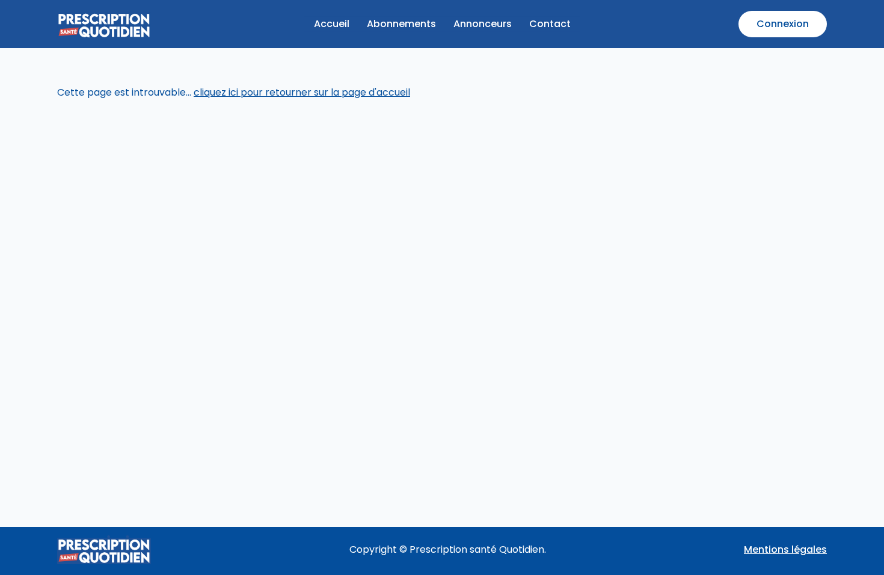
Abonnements (401, 24)
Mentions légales (785, 549)
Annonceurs (482, 24)
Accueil (331, 24)
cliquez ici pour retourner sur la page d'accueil (302, 92)
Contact (550, 24)
